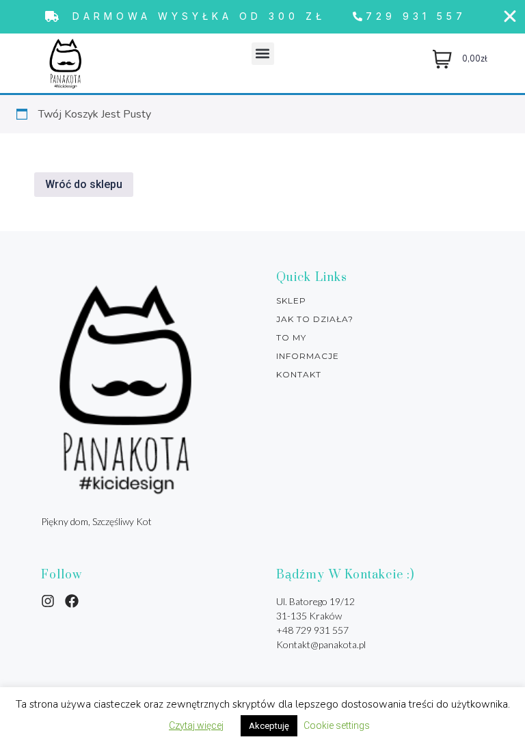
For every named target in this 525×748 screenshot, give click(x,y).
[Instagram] (48, 601)
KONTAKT (298, 375)
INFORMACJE (307, 356)
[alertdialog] (262, 17)
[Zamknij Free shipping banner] (510, 16)
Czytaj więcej (196, 725)
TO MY (291, 338)
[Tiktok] (72, 601)
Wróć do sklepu (83, 184)
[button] (263, 53)
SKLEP (291, 301)
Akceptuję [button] (269, 726)
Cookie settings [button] (337, 725)
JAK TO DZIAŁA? (314, 319)
